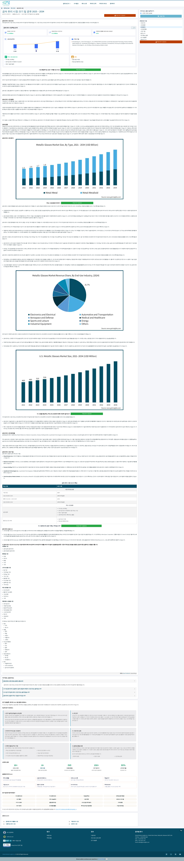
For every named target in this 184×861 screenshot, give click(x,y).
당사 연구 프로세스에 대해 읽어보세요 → (66, 809)
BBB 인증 (42, 768)
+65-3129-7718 (141, 840)
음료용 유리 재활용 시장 (12, 821)
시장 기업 (143, 31)
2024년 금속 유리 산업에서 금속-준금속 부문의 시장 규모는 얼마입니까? (22, 689)
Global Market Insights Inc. (9, 854)
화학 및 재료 (6, 8)
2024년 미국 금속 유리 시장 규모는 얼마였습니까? (16, 692)
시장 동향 (143, 25)
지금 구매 (162, 16)
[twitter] (171, 854)
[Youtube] (180, 854)
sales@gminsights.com (143, 842)
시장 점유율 (143, 29)
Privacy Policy (101, 859)
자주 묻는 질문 (144, 35)
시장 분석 (143, 27)
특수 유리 (13, 8)
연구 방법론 (143, 37)
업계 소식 (143, 33)
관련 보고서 (143, 39)
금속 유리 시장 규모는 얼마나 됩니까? (13, 681)
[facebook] (175, 854)
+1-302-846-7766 (142, 839)
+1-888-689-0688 (144, 837)
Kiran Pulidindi (126, 673)
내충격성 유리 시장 (10, 824)
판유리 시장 (74, 824)
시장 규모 (143, 23)
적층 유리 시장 (75, 821)
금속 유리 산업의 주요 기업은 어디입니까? (14, 695)
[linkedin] (166, 854)
